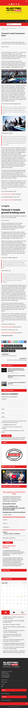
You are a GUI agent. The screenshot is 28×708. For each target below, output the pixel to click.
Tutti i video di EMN (9, 466)
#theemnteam (4, 682)
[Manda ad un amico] (11, 342)
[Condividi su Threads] (25, 342)
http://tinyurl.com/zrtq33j (7, 194)
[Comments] (22, 612)
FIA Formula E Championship (18, 348)
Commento (3, 399)
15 (21, 596)
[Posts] (5, 612)
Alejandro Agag (8, 345)
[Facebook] (9, 4)
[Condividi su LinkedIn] (7, 342)
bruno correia (18, 345)
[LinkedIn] (19, 4)
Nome (2, 409)
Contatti (3, 684)
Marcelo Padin (4, 679)
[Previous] (4, 454)
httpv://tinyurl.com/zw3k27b (8, 332)
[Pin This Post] (9, 342)
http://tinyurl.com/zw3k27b (7, 199)
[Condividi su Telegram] (21, 342)
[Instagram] (14, 4)
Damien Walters (6, 348)
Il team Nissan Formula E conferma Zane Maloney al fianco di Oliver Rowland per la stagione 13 (12, 636)
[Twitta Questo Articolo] (5, 342)
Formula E (4, 350)
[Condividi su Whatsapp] (16, 342)
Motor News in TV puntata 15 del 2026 (11, 624)
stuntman (12, 350)
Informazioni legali (5, 693)
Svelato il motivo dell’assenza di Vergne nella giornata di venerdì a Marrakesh (16, 370)
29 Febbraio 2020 (13, 373)
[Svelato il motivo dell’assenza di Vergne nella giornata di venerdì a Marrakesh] (4, 370)
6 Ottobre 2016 (12, 378)
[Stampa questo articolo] (14, 342)
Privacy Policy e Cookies (6, 700)
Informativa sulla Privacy (9, 538)
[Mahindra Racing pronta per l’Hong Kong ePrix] (4, 377)
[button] (26, 1)
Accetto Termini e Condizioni (12, 533)
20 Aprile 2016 (6, 39)
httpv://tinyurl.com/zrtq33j (7, 327)
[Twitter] (16, 4)
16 (24, 596)
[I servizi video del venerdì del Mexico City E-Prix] (4, 384)
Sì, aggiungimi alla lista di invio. (9, 424)
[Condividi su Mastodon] (18, 342)
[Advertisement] (14, 16)
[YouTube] (11, 4)
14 (17, 596)
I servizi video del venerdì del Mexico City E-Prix (17, 383)
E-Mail (2, 413)
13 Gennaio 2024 (13, 385)
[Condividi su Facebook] (2, 342)
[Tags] (14, 612)
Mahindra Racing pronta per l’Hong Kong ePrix (16, 376)
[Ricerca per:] (14, 24)
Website (3, 417)
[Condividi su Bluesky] (23, 342)
